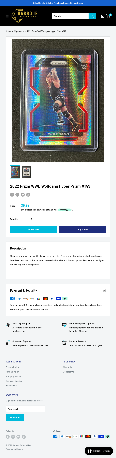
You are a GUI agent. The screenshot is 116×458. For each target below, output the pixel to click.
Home (8, 31)
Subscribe (15, 417)
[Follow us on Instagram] (13, 437)
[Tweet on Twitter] (23, 194)
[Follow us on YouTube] (18, 437)
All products (19, 31)
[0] (108, 16)
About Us (67, 367)
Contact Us (68, 371)
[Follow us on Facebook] (8, 437)
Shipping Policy (13, 376)
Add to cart (33, 229)
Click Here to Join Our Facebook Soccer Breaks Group (58, 3)
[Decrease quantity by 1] (24, 219)
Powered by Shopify (14, 449)
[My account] (102, 16)
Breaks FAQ (11, 385)
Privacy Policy (12, 367)
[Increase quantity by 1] (39, 219)
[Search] (92, 16)
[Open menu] (7, 16)
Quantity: (14, 219)
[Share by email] (28, 194)
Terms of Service (14, 380)
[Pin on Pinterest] (17, 194)
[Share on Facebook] (12, 194)
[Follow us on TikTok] (24, 437)
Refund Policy (12, 371)
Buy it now (83, 229)
